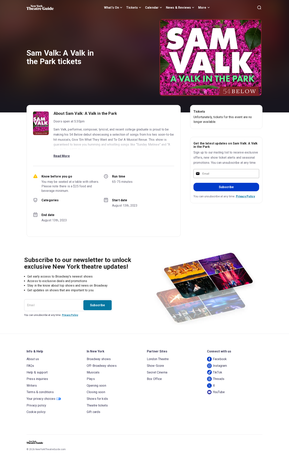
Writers (32, 385)
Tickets (132, 7)
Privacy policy (36, 405)
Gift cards (93, 412)
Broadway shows (99, 359)
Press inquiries (37, 379)
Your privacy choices (41, 399)
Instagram (220, 366)
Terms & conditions (40, 392)
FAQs (30, 366)
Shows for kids (97, 399)
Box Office (154, 379)
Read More (61, 156)
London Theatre (158, 359)
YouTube (219, 392)
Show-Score (155, 366)
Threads (218, 379)
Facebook (220, 359)
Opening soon (96, 385)
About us (33, 359)
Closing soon (96, 392)
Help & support (37, 372)
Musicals (93, 372)
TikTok (217, 372)
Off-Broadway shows (102, 366)
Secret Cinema (157, 372)
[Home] (40, 7)
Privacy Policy (245, 196)
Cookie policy (36, 412)
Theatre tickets (97, 405)
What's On (111, 7)
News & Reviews (178, 7)
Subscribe (226, 187)
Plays (91, 379)
